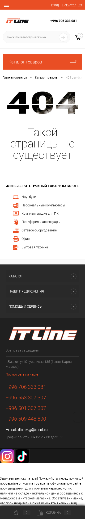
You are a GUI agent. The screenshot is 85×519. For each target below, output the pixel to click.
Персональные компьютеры (43, 205)
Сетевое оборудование (39, 230)
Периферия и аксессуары (40, 222)
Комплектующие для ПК (40, 213)
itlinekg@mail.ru (33, 429)
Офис (25, 239)
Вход (55, 5)
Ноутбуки (28, 196)
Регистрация (72, 5)
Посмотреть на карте (22, 374)
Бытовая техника (34, 247)
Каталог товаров (25, 61)
